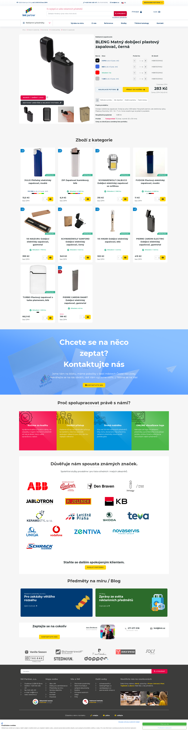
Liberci (131, 686)
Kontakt (160, 23)
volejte (95, 715)
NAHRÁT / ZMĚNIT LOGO (33, 97)
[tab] (97, 100)
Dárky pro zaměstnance (58, 686)
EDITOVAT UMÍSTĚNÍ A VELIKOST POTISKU (41, 103)
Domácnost (45, 30)
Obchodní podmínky (82, 683)
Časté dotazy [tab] (142, 100)
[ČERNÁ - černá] (97, 60)
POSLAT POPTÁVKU (95, 567)
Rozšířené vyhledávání (119, 17)
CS (125, 2)
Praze (150, 683)
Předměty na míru (56, 688)
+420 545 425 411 (90, 2)
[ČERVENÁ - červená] (97, 72)
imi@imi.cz (115, 2)
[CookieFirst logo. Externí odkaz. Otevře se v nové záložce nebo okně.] (2, 723)
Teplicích (123, 686)
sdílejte (120, 715)
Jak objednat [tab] (118, 100)
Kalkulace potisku (107, 89)
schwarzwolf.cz (105, 683)
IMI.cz (24, 30)
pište (107, 715)
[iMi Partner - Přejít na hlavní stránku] (29, 12)
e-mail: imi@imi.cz (31, 692)
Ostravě (156, 683)
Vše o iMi (52, 683)
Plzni (162, 683)
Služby (124, 23)
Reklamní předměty (35, 23)
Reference (108, 23)
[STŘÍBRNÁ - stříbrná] (97, 79)
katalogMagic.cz (105, 686)
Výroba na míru (77, 23)
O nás (94, 23)
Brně (137, 683)
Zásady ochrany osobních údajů (129, 722)
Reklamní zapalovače (68, 30)
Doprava (52, 697)
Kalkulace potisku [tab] (106, 100)
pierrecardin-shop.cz (107, 690)
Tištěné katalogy (141, 23)
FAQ (76, 697)
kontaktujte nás (95, 385)
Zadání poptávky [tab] (130, 100)
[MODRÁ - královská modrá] (97, 66)
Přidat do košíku (134, 89)
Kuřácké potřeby (55, 30)
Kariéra (77, 690)
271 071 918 (133, 628)
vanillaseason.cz (105, 688)
